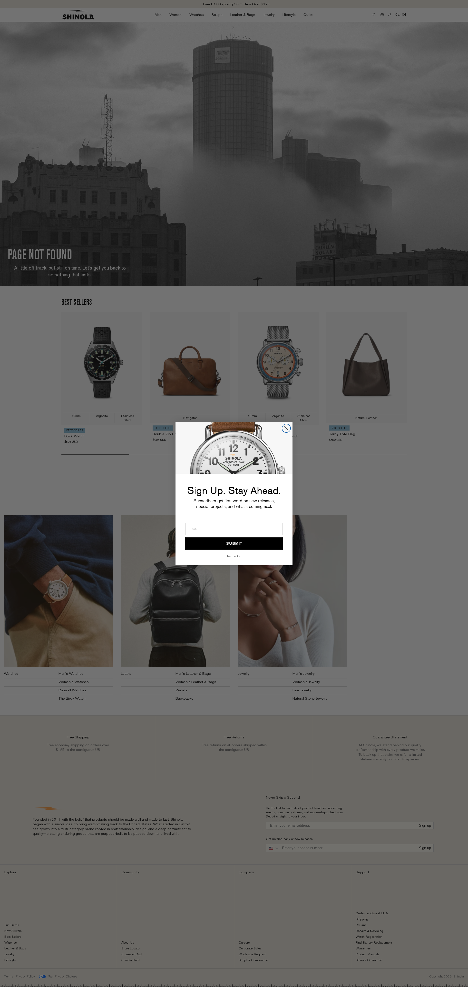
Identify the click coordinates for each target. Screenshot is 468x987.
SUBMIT (234, 543)
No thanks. (234, 556)
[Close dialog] (286, 428)
